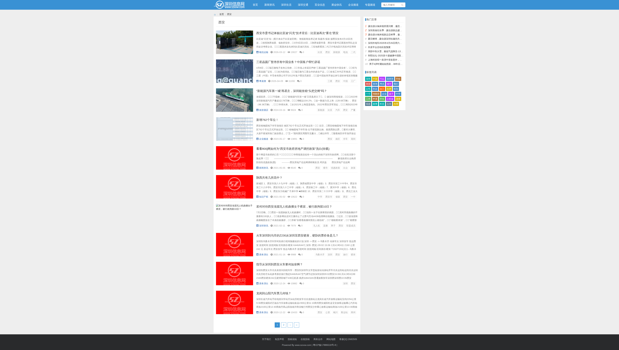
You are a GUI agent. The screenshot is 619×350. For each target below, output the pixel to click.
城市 (389, 84)
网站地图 (330, 339)
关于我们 (266, 339)
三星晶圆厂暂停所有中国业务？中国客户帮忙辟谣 (288, 62)
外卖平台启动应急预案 (379, 47)
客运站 (344, 312)
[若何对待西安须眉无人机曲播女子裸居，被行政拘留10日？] (234, 217)
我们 (396, 84)
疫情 (375, 104)
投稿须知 (292, 339)
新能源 (336, 52)
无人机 (316, 225)
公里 (327, 312)
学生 (382, 99)
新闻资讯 (269, 4)
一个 (368, 94)
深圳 (330, 254)
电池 (345, 52)
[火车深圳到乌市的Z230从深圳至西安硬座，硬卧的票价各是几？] (234, 246)
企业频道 (353, 4)
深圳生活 (286, 4)
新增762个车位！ (267, 119)
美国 (368, 84)
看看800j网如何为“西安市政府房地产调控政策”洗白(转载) (292, 148)
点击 (389, 104)
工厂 (353, 81)
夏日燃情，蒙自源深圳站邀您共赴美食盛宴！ (390, 38)
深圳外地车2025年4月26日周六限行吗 (387, 43)
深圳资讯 (263, 225)
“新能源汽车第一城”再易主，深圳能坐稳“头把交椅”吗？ (291, 91)
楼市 (325, 168)
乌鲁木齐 (319, 254)
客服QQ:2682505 (348, 339)
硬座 (353, 254)
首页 (255, 4)
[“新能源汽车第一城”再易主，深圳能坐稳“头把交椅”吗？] (234, 101)
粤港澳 (262, 81)
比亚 (320, 52)
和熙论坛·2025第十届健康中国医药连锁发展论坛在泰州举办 (398, 55)
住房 (389, 89)
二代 (353, 52)
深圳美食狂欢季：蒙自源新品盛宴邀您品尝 (389, 30)
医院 (396, 89)
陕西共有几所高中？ (269, 177)
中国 (345, 81)
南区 (337, 139)
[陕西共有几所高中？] (234, 188)
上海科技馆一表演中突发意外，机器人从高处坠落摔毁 (395, 59)
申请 (375, 99)
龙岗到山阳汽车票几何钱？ (273, 293)
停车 (345, 139)
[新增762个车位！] (234, 130)
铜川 (335, 312)
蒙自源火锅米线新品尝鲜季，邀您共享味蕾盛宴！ (393, 34)
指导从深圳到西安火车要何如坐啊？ (279, 264)
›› (296, 325)
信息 (368, 104)
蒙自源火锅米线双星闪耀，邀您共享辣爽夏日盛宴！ (394, 26)
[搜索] (402, 4)
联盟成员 (350, 225)
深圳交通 (303, 4)
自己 (382, 89)
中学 (320, 196)
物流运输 (263, 52)
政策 (353, 168)
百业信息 (320, 4)
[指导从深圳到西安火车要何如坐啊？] (234, 275)
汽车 (337, 110)
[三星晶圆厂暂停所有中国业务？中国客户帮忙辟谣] (234, 72)
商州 (353, 312)
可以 (382, 79)
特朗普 (376, 94)
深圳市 (390, 79)
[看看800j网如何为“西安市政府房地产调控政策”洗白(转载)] (234, 159)
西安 (327, 52)
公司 (368, 89)
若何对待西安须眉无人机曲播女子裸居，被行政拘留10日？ (294, 206)
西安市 (328, 196)
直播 (325, 225)
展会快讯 (336, 4)
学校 (398, 79)
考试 (382, 84)
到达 (375, 89)
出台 (345, 168)
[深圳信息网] (215, 14)
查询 (375, 84)
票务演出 (263, 254)
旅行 (345, 254)
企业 (384, 94)
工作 (368, 99)
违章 (398, 99)
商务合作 (318, 339)
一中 (353, 196)
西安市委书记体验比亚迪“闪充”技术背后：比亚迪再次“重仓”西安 (297, 33)
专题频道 (370, 4)
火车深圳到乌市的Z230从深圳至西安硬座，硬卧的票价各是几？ (297, 235)
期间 (353, 139)
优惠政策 (335, 168)
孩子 (391, 94)
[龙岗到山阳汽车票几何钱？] (234, 304)
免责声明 (279, 339)
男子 (333, 225)
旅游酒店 (263, 110)
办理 (396, 104)
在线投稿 (305, 339)
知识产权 (263, 196)
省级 (337, 196)
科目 (382, 104)
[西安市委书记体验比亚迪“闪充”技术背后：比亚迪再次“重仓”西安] (234, 44)
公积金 (390, 99)
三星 (330, 81)
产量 (353, 110)
